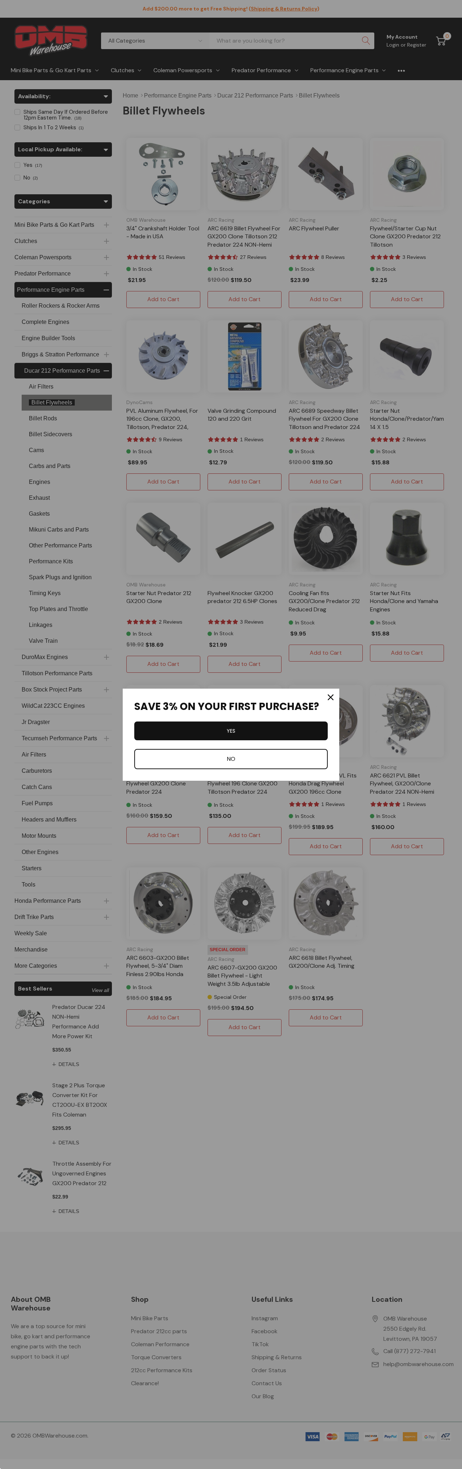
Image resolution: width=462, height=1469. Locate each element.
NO (231, 759)
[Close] (330, 697)
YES (231, 730)
